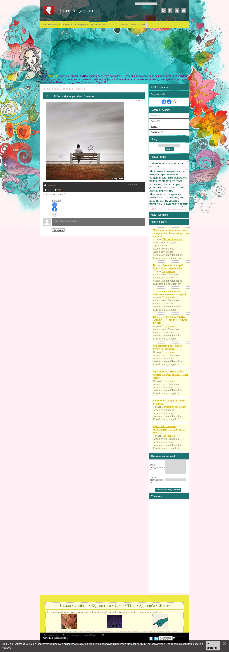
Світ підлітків (76, 10)
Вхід (170, 10)
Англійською (156, 132)
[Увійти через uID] (54, 204)
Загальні (80, 88)
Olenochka (52, 185)
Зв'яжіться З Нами (52, 635)
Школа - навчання (172, 239)
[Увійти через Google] (54, 214)
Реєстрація (163, 10)
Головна (47, 88)
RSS (102, 635)
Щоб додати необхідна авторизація (169, 209)
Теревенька (168, 271)
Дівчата (154, 121)
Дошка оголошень (63, 88)
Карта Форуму (90, 635)
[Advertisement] (114, 51)
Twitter (177, 10)
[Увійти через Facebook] (54, 209)
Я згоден (212, 645)
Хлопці (154, 127)
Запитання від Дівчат (174, 406)
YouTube (183, 10)
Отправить (58, 230)
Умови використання (72, 635)
